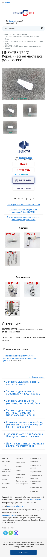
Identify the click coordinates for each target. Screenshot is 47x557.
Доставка (5, 476)
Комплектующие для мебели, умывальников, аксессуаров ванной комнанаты (24, 424)
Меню (7, 2)
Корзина (11, 21)
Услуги (4, 480)
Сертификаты (21, 463)
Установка (6, 484)
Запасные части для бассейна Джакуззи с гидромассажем (24, 435)
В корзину (25, 180)
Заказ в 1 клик (23, 188)
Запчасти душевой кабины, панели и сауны (23, 383)
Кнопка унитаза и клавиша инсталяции (23, 205)
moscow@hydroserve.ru (16, 506)
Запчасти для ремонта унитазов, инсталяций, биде (23, 402)
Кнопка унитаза (25, 158)
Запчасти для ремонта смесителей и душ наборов (23, 392)
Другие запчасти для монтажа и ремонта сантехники (25, 444)
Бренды (19, 467)
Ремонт (4, 487)
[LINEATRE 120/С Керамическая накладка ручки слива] (23, 84)
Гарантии (19, 459)
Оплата (4, 465)
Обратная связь (36, 472)
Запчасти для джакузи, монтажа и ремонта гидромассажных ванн (20, 413)
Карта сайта (34, 491)
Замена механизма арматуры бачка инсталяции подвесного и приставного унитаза (20, 358)
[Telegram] (5, 533)
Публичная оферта (37, 487)
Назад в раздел (38, 377)
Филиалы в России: (9, 515)
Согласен (23, 552)
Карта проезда (35, 499)
